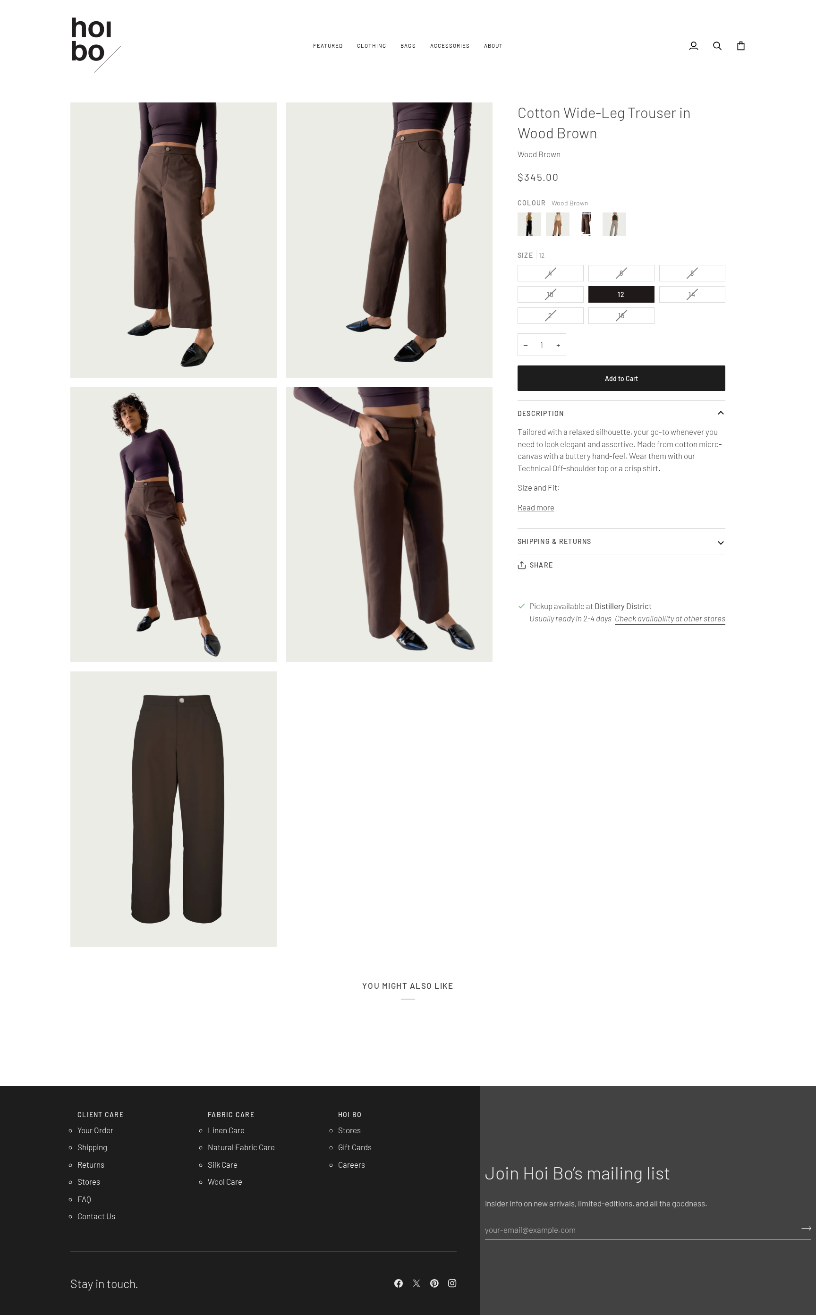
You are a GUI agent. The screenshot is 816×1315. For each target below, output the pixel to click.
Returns (90, 1164)
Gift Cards (355, 1147)
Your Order (95, 1130)
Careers (351, 1164)
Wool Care (225, 1181)
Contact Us (96, 1216)
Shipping (92, 1147)
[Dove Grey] (614, 226)
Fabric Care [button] (231, 1115)
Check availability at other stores (670, 618)
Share (541, 565)
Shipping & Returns (555, 541)
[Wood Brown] (588, 226)
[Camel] (560, 226)
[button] (328, 45)
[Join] (803, 1228)
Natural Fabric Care (241, 1147)
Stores (88, 1181)
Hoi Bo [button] (350, 1115)
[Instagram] (452, 1283)
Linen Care (226, 1130)
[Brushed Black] (532, 226)
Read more (536, 507)
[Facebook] (398, 1283)
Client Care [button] (100, 1115)
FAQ (84, 1199)
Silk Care (223, 1164)
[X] (416, 1283)
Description (541, 413)
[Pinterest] (434, 1283)
